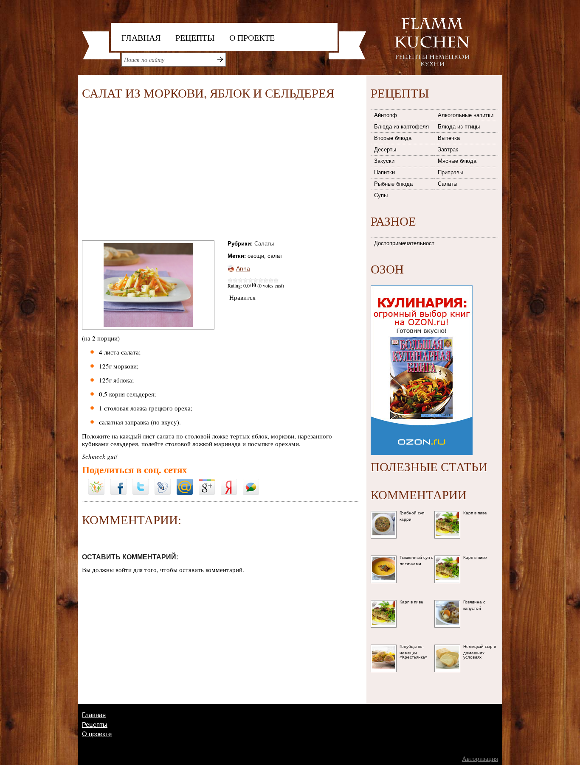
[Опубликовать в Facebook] (118, 481)
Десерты (385, 149)
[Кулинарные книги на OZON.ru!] (422, 283)
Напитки (384, 172)
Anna (243, 268)
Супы (381, 195)
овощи (256, 256)
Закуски (384, 161)
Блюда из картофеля (401, 126)
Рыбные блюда (393, 184)
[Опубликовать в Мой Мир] (185, 481)
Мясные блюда (457, 161)
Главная (140, 37)
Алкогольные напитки (465, 115)
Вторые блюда (392, 138)
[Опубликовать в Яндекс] (229, 481)
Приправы (450, 172)
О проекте (252, 37)
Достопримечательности (404, 243)
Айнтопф (385, 115)
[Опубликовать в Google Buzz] (251, 481)
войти (123, 569)
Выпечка (449, 138)
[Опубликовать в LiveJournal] (163, 481)
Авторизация (480, 758)
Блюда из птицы (459, 126)
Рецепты (194, 37)
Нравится (242, 297)
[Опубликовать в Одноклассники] (96, 476)
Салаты (264, 243)
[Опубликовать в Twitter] (140, 481)
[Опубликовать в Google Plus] (207, 481)
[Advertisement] (153, 171)
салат (274, 256)
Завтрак (448, 149)
